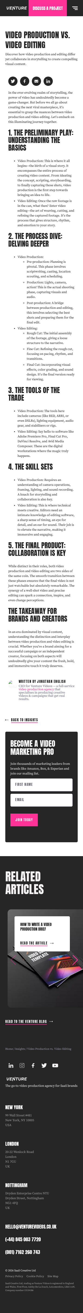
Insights (20, 1049)
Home (9, 1049)
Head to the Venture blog (26, 1021)
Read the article (33, 943)
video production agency (36, 689)
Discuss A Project (48, 8)
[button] (75, 960)
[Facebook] (33, 1065)
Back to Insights (24, 720)
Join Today (24, 820)
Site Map (52, 1276)
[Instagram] (21, 1065)
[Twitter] (44, 1065)
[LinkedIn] (10, 1065)
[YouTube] (55, 1065)
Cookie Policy (35, 1276)
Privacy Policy (14, 1276)
